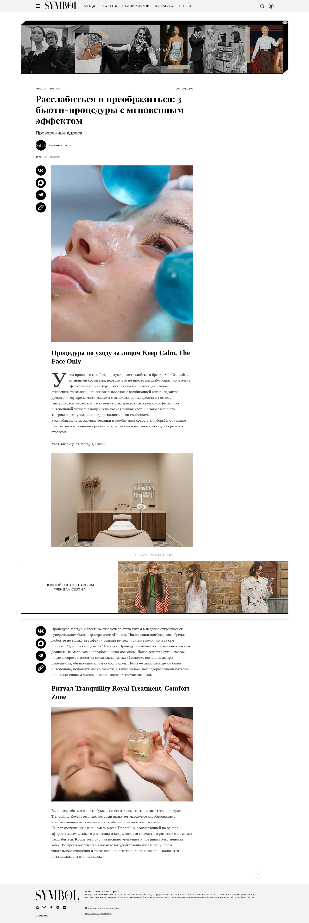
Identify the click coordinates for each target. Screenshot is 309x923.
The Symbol (62, 6)
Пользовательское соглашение (102, 908)
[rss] (37, 907)
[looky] (64, 907)
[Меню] (38, 6)
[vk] (44, 907)
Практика (54, 89)
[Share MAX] (41, 183)
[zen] (57, 907)
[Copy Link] (41, 207)
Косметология (51, 156)
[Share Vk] (41, 170)
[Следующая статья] (155, 874)
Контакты (42, 915)
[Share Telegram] (41, 195)
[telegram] (51, 907)
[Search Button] (262, 6)
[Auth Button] (271, 6)
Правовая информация (98, 913)
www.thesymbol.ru (244, 897)
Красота (41, 89)
